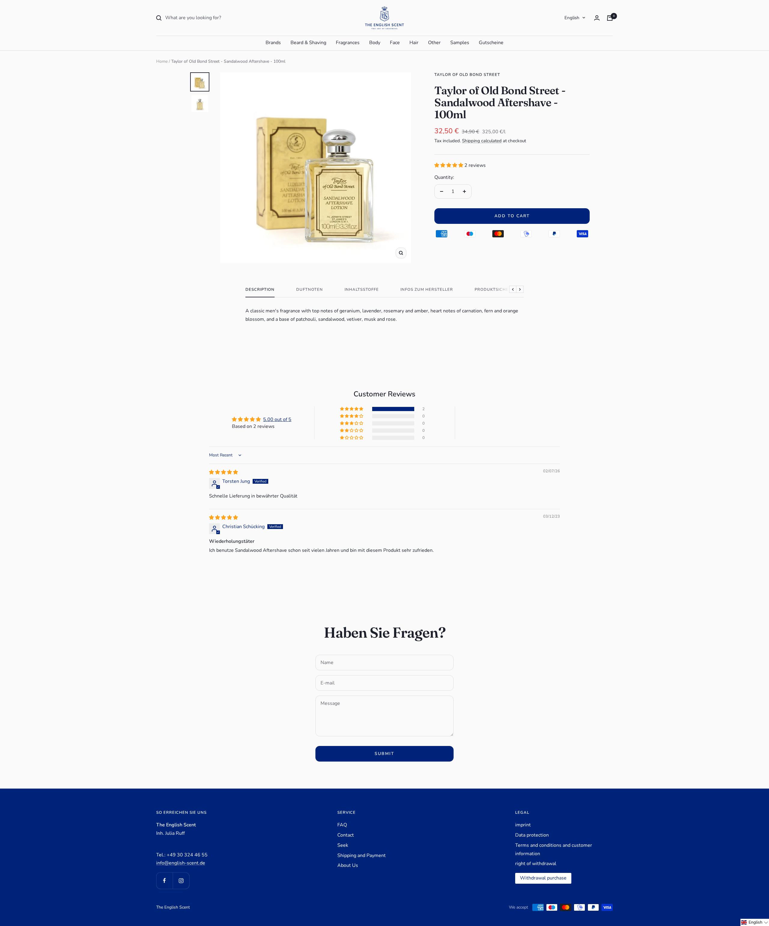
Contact (345, 835)
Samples (459, 42)
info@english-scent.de (180, 863)
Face (395, 42)
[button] (449, 165)
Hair (413, 42)
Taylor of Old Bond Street (467, 74)
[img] (223, 472)
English (571, 18)
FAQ (342, 825)
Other (434, 42)
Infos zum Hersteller (426, 289)
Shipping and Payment (361, 855)
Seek (342, 845)
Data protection (532, 835)
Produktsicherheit (498, 289)
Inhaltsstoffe (362, 289)
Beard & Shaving (308, 42)
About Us (347, 865)
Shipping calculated (482, 141)
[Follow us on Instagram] (181, 880)
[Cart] (610, 18)
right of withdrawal (535, 863)
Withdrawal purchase (543, 878)
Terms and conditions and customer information (553, 849)
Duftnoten (309, 289)
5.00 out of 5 (277, 419)
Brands (273, 42)
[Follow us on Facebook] (164, 880)
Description (260, 289)
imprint (523, 825)
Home (162, 61)
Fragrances (348, 42)
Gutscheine (491, 42)
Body (374, 42)
